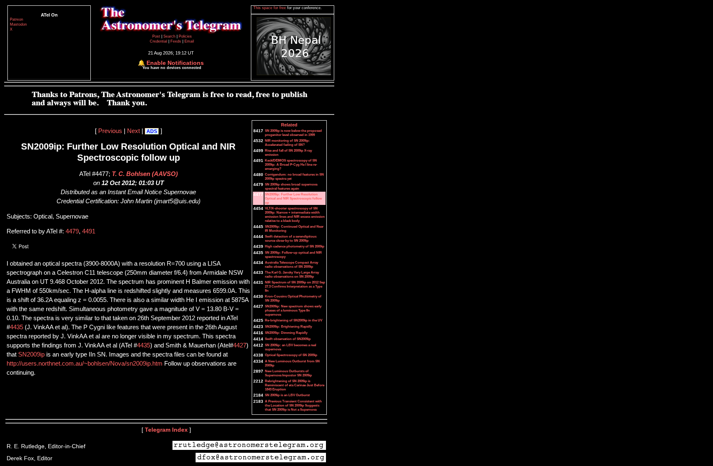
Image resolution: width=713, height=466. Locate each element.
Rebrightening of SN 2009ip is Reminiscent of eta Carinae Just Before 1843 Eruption (294, 385)
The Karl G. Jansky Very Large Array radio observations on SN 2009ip (292, 274)
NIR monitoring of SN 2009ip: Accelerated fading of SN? (287, 142)
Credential (159, 41)
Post (156, 36)
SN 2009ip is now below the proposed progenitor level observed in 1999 (293, 132)
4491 (88, 231)
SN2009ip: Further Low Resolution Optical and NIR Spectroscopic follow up (293, 198)
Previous (110, 131)
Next (133, 131)
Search (170, 36)
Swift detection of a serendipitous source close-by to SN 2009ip (290, 238)
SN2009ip (31, 354)
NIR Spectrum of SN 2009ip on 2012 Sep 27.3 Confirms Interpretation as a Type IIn (295, 286)
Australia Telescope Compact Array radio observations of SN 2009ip (291, 264)
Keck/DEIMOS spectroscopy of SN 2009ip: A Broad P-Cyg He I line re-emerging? (291, 164)
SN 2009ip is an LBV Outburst (287, 395)
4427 (239, 345)
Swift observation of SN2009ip (288, 339)
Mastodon (18, 24)
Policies (185, 36)
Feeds (175, 41)
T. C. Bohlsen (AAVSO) (145, 174)
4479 (72, 231)
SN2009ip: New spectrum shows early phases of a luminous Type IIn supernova (293, 310)
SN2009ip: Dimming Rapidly (286, 332)
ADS (151, 131)
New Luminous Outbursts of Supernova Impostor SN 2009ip (288, 373)
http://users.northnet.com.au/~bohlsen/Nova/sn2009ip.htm (85, 363)
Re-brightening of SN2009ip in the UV (293, 320)
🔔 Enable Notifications (171, 62)
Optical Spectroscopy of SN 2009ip (291, 355)
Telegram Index (166, 429)
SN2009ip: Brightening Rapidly (288, 326)
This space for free (270, 8)
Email (189, 41)
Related (289, 124)
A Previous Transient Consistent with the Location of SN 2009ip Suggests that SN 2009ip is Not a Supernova (293, 405)
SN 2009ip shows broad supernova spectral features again (291, 186)
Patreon (16, 19)
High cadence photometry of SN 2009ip (294, 246)
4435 (16, 327)
